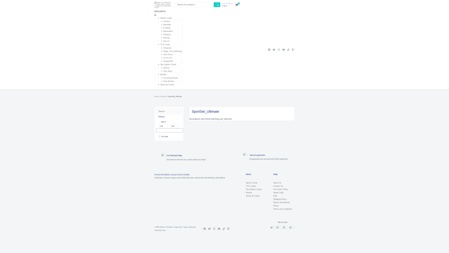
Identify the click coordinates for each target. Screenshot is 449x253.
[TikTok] (288, 49)
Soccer (166, 41)
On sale (164, 136)
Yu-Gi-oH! (167, 58)
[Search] (217, 4)
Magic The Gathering (172, 51)
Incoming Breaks (170, 78)
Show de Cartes (167, 85)
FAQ (275, 196)
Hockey (166, 21)
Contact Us (278, 186)
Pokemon (167, 48)
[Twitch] (293, 49)
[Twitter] (273, 49)
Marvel (166, 68)
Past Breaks (168, 81)
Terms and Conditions (282, 209)
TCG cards (165, 44)
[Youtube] (283, 49)
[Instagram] (278, 49)
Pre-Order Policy (280, 189)
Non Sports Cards (168, 64)
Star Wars (167, 71)
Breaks (163, 74)
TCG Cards (251, 186)
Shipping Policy (280, 199)
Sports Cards (166, 18)
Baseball (167, 25)
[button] (160, 11)
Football (166, 28)
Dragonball (168, 61)
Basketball (168, 31)
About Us (277, 183)
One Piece (168, 54)
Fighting (166, 34)
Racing (166, 38)
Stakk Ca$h (278, 193)
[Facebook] (269, 49)
